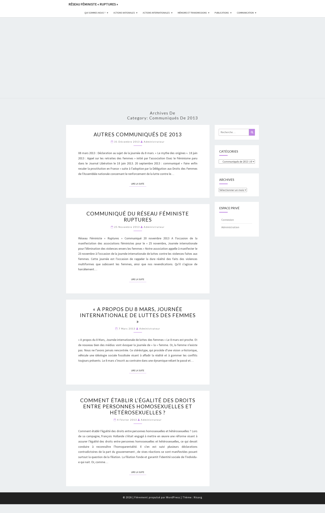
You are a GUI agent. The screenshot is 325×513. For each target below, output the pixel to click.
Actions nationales (124, 12)
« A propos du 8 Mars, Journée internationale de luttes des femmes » (138, 315)
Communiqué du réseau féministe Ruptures (137, 216)
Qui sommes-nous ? (94, 12)
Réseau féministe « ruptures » (93, 4)
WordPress (173, 497)
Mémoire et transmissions (192, 12)
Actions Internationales (156, 12)
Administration (230, 227)
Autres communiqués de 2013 (138, 134)
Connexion (227, 219)
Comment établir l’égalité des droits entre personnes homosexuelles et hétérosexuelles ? (137, 406)
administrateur (154, 141)
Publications (222, 12)
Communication (245, 12)
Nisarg (198, 497)
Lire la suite (138, 183)
